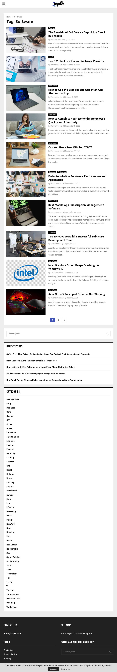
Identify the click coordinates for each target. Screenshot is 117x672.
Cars (8, 412)
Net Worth (11, 524)
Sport (9, 565)
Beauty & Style (12, 399)
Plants (9, 540)
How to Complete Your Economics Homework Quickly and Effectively (76, 120)
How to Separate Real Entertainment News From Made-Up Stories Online (40, 367)
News (9, 528)
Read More (65, 669)
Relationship (12, 549)
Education (52, 114)
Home (9, 478)
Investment (11, 491)
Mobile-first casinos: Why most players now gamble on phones (35, 374)
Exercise (10, 441)
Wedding (10, 603)
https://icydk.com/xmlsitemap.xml (76, 633)
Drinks (9, 428)
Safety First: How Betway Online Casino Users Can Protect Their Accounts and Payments (48, 354)
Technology (53, 85)
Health (51, 57)
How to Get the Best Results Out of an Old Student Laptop (75, 91)
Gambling (11, 453)
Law (8, 503)
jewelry (9, 495)
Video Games (12, 594)
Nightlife (10, 532)
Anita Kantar (55, 244)
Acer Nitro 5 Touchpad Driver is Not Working (76, 294)
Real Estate (11, 545)
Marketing (11, 511)
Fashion (10, 445)
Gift (8, 466)
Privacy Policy (10, 654)
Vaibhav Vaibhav (57, 273)
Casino (9, 416)
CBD (8, 420)
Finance (52, 28)
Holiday (10, 474)
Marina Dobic (56, 40)
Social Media (12, 561)
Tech (8, 569)
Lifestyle (10, 507)
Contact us (8, 650)
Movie (9, 515)
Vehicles (10, 590)
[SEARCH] (107, 333)
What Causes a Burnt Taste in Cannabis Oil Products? (31, 361)
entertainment (12, 437)
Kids (8, 499)
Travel (9, 582)
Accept (53, 669)
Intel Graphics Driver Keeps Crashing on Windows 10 (73, 267)
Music (9, 520)
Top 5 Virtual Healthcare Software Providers (76, 61)
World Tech (53, 261)
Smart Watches (13, 557)
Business (52, 172)
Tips (8, 578)
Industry (10, 482)
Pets (8, 536)
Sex (8, 553)
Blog (8, 403)
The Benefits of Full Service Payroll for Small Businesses (76, 34)
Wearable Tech (13, 598)
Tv (7, 586)
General (10, 462)
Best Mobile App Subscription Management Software (76, 207)
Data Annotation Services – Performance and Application (77, 178)
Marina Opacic (56, 65)
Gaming (10, 457)
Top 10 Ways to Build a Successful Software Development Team (76, 238)
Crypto (9, 424)
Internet (10, 486)
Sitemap (7, 658)
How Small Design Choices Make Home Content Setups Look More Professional (44, 380)
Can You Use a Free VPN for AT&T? (70, 147)
